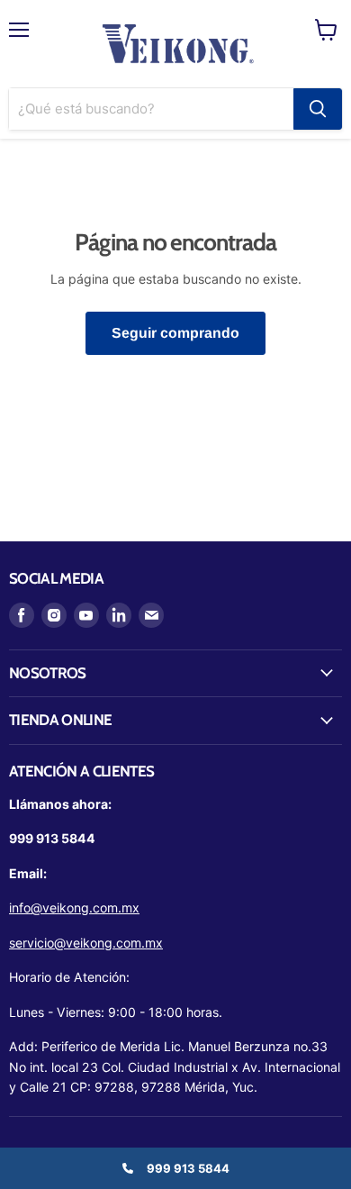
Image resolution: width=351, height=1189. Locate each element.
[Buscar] (317, 109)
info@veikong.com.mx (74, 907)
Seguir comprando (175, 332)
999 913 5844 (188, 1168)
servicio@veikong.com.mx (86, 942)
